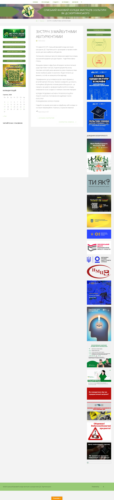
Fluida (101, 486)
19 (11, 107)
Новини (42, 21)
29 (20, 109)
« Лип (5, 116)
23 (24, 107)
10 (4, 104)
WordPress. (107, 486)
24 (4, 109)
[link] (81, 2)
